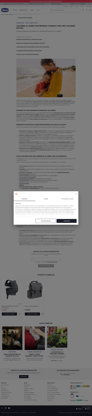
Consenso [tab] (24, 198)
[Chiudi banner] (76, 194)
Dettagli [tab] (46, 198)
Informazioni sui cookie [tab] (67, 198)
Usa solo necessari (46, 221)
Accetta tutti (67, 221)
